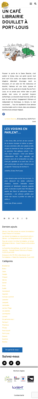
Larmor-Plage (7, 308)
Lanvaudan (5, 305)
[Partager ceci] (9, 218)
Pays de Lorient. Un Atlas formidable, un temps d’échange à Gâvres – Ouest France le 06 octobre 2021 (18, 243)
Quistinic (5, 339)
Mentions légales (19, 371)
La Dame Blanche (10, 119)
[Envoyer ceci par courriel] (4, 218)
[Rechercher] (35, 3)
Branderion (6, 266)
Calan (4, 272)
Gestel (4, 283)
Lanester (5, 300)
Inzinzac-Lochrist (8, 297)
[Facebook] (4, 363)
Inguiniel (5, 294)
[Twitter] (11, 363)
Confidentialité (19, 395)
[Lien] (5, 5)
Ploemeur (5, 325)
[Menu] (30, 3)
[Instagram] (18, 363)
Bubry (4, 269)
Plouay (4, 328)
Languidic (5, 303)
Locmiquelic (6, 314)
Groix (4, 286)
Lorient (4, 317)
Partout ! (5, 322)
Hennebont (6, 291)
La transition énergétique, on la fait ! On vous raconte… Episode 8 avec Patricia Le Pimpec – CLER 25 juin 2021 (17, 250)
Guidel (4, 288)
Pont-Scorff (6, 331)
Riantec (4, 342)
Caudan (4, 274)
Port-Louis (5, 333)
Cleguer (4, 277)
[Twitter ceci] (13, 218)
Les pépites (6, 311)
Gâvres (4, 280)
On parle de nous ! (8, 319)
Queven (4, 336)
